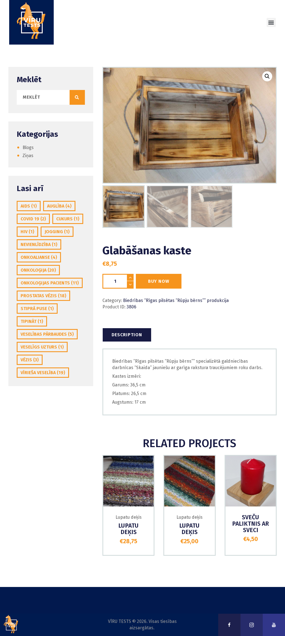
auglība (59, 206)
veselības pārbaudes (47, 334)
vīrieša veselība (43, 372)
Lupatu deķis (129, 517)
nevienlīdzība (39, 244)
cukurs (67, 218)
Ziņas (28, 155)
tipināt (32, 321)
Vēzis (30, 359)
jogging (57, 231)
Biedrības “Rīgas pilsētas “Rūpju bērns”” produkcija (176, 300)
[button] (271, 22)
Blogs (28, 147)
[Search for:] (51, 97)
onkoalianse (39, 257)
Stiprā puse (37, 308)
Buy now (158, 281)
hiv (27, 231)
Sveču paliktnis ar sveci (250, 523)
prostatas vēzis (43, 295)
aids (29, 206)
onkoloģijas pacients (50, 283)
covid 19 (33, 218)
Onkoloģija (38, 270)
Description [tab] (127, 334)
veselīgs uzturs (42, 347)
